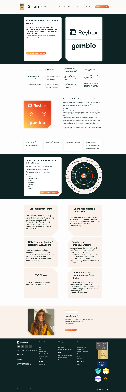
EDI (40, 347)
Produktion (41, 349)
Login (78, 356)
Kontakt (79, 364)
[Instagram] (26, 346)
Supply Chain (42, 351)
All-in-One (41, 345)
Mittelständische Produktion (64, 349)
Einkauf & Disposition (44, 353)
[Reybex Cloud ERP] (106, 379)
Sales (40, 358)
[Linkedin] (22, 346)
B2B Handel (61, 347)
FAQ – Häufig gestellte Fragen (65, 355)
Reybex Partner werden (82, 351)
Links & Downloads (62, 357)
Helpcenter (60, 359)
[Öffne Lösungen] (55, 6)
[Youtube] (30, 346)
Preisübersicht (42, 364)
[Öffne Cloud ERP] (47, 6)
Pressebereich (80, 345)
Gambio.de (90, 144)
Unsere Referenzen (81, 347)
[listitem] (33, 143)
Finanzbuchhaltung (43, 356)
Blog (78, 353)
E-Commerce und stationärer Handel (66, 345)
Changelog (79, 358)
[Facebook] (18, 346)
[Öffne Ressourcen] (83, 6)
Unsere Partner (80, 349)
